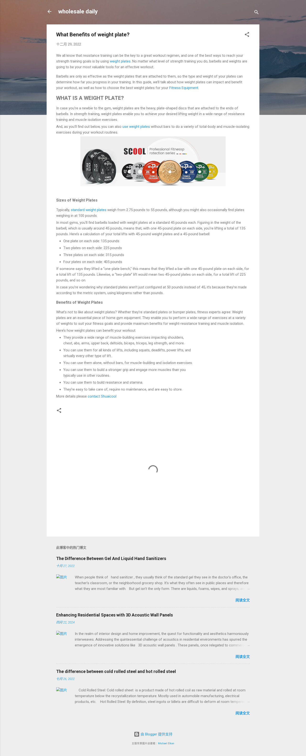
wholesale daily (78, 11)
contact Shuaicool (102, 396)
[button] (247, 35)
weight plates (120, 61)
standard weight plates (88, 210)
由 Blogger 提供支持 (156, 734)
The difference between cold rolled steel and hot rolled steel (116, 671)
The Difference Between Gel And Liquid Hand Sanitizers (111, 558)
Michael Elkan (166, 743)
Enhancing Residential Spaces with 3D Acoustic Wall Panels (114, 614)
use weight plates (136, 126)
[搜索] (256, 13)
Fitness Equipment (183, 88)
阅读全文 (242, 600)
